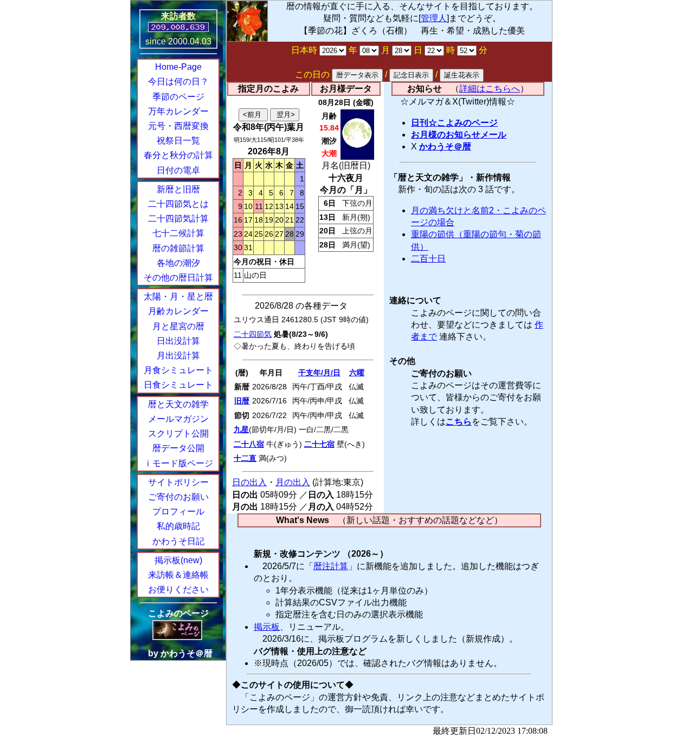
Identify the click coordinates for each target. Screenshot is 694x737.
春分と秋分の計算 (178, 155)
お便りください (178, 589)
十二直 (245, 458)
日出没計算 (178, 340)
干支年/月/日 (319, 372)
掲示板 (267, 626)
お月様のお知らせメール (458, 134)
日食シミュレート (178, 384)
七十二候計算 (178, 233)
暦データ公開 (178, 448)
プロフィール (178, 511)
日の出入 (249, 482)
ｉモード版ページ (178, 463)
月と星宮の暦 (178, 326)
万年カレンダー (178, 111)
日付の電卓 (178, 170)
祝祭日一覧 (178, 140)
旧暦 (241, 400)
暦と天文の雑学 (178, 404)
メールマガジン (178, 418)
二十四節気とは (178, 203)
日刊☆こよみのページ (454, 122)
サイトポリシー (178, 482)
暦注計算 (330, 566)
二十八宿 (249, 444)
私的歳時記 (178, 526)
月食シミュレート (178, 370)
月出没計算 (178, 355)
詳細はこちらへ (489, 88)
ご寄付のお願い (178, 496)
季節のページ (178, 96)
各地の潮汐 (178, 263)
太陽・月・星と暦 (178, 296)
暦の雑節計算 (178, 248)
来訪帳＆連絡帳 (178, 574)
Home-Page (178, 66)
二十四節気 (253, 334)
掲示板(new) (178, 560)
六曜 (356, 372)
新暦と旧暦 (178, 189)
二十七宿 (319, 444)
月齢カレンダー (178, 311)
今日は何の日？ (178, 81)
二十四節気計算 (178, 218)
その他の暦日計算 (178, 277)
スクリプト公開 (178, 433)
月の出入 (292, 482)
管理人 (434, 18)
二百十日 (428, 258)
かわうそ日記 (178, 541)
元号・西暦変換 (178, 126)
